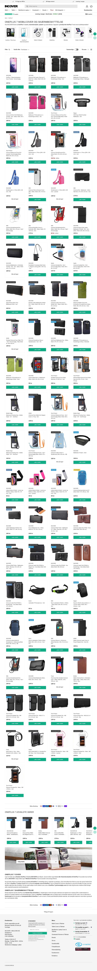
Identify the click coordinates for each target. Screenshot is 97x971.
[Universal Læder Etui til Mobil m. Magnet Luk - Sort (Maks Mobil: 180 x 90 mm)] (37, 552)
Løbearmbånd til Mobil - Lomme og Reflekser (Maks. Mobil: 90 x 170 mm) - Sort (14, 492)
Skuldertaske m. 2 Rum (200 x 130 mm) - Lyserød (59, 190)
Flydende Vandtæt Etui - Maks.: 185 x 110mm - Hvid (82, 752)
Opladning (51, 40)
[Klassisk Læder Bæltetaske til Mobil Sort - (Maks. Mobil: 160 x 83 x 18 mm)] (37, 290)
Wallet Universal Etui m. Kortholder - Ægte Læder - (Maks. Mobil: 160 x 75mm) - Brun (82, 679)
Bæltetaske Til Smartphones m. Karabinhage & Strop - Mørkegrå (81, 78)
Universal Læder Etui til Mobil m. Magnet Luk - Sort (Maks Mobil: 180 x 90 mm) (37, 567)
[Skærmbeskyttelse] (24, 32)
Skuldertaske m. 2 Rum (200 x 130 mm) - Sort (81, 153)
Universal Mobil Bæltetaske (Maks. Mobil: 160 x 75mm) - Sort (37, 678)
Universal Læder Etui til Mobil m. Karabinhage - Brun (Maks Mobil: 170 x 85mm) (81, 567)
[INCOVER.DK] (11, 6)
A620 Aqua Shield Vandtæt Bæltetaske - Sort (79, 115)
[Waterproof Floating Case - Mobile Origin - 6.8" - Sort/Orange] (82, 402)
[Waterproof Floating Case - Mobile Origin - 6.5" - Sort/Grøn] (15, 402)
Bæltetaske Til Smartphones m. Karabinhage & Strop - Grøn (13, 378)
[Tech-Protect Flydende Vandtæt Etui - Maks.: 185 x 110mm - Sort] (15, 775)
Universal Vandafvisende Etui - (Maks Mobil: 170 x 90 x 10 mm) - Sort (59, 154)
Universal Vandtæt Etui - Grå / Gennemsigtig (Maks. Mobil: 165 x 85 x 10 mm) (81, 266)
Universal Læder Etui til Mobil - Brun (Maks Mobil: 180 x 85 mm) (82, 528)
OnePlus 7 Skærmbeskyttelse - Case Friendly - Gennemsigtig (13, 78)
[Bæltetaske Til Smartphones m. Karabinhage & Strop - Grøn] (15, 365)
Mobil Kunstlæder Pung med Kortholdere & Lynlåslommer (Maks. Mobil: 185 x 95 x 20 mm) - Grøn (82, 304)
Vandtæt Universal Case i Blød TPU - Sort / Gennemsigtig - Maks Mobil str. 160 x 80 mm (14, 342)
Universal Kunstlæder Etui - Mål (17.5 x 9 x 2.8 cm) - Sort (58, 716)
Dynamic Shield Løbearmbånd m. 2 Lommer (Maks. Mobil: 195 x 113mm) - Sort (81, 604)
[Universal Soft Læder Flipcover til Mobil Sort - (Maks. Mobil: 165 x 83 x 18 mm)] (37, 65)
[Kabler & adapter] (38, 32)
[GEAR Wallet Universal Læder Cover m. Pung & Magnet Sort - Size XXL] (82, 628)
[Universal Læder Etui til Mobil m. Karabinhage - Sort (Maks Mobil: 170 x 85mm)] (15, 590)
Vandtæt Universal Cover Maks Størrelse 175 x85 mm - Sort (58, 378)
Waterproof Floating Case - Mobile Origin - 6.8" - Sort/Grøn (14, 453)
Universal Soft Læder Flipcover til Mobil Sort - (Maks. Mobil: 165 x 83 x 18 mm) (37, 79)
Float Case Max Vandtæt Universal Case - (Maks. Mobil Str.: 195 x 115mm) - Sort (59, 679)
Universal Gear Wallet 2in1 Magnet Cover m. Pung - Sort (37, 416)
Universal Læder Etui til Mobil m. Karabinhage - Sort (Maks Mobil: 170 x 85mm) (14, 604)
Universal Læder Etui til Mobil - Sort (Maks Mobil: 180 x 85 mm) (59, 566)
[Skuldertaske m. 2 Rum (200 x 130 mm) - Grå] (37, 140)
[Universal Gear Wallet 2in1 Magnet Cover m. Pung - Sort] (37, 402)
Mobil (6, 10)
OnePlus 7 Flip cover (10, 40)
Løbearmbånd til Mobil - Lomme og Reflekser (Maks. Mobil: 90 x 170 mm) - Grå (59, 492)
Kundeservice (88, 10)
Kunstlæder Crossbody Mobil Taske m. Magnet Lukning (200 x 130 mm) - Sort (37, 266)
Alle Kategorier (59, 10)
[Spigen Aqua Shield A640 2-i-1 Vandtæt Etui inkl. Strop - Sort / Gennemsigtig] (37, 739)
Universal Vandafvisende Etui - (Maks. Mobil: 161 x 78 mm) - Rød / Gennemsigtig (59, 229)
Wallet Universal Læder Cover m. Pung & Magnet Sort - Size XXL (81, 641)
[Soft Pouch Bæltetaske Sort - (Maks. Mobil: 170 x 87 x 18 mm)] (59, 327)
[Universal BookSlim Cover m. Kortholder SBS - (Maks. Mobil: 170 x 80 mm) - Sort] (37, 215)
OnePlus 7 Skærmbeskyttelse (24, 41)
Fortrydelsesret (56, 946)
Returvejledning (56, 949)
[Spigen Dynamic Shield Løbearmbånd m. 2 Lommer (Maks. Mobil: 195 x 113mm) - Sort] (82, 590)
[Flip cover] (10, 32)
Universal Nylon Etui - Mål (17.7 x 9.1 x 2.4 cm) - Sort (37, 716)
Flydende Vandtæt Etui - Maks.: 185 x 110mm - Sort (14, 788)
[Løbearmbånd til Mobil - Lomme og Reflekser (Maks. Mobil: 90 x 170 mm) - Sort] (15, 477)
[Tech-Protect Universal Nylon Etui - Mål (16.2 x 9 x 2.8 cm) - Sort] (82, 703)
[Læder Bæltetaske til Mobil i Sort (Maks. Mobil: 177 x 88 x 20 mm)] (15, 515)
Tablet (13, 10)
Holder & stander (79, 40)
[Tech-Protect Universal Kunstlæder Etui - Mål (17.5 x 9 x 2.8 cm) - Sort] (59, 703)
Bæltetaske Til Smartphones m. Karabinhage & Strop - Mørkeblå (81, 341)
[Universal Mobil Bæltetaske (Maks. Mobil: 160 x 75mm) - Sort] (37, 665)
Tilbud (51, 10)
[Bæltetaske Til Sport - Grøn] (82, 440)
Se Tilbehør (70, 861)
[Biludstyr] (65, 32)
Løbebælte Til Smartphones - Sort (37, 603)
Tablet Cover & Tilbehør (58, 926)
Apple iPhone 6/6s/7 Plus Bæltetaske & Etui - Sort (12, 303)
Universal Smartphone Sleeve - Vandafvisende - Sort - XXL (36, 341)
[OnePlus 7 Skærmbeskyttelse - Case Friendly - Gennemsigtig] (15, 65)
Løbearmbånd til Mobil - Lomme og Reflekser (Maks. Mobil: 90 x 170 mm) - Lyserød (37, 492)
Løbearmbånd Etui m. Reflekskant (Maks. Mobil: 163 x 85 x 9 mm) (37, 378)
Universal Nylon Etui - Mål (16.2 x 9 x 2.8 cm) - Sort (81, 716)
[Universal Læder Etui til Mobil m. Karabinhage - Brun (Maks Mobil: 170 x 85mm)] (82, 552)
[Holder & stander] (79, 32)
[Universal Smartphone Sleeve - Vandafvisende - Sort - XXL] (37, 327)
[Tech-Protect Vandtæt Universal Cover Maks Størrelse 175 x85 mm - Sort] (59, 365)
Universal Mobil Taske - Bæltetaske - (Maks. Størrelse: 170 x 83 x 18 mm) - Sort (15, 567)
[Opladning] (52, 32)
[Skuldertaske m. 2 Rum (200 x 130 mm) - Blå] (15, 177)
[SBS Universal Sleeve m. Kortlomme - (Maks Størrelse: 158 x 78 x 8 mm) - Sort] (59, 628)
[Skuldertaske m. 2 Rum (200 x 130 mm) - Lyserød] (59, 177)
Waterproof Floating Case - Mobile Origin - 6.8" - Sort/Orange (81, 416)
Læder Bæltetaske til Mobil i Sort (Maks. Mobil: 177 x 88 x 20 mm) (14, 528)
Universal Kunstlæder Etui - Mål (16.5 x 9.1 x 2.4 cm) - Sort (13, 716)
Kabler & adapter (38, 40)
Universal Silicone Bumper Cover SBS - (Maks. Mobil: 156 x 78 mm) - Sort (37, 191)
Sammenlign (70, 49)
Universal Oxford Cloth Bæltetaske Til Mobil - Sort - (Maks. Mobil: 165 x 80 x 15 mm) (14, 116)
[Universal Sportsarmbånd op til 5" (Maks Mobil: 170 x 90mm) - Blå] (82, 477)
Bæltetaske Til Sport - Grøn (79, 452)
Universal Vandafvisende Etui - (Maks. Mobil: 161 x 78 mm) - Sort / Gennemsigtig (14, 679)
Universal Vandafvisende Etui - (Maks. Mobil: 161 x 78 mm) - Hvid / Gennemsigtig (14, 229)
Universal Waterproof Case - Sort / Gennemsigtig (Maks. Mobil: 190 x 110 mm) (59, 417)
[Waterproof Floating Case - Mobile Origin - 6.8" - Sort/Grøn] (15, 440)
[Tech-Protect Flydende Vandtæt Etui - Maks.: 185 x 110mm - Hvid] (82, 739)
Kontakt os (54, 955)
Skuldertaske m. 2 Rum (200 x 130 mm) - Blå (14, 190)
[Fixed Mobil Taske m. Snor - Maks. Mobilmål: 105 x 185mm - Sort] (15, 739)
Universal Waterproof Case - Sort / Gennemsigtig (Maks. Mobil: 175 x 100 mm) (37, 454)
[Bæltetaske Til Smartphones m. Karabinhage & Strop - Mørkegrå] (82, 65)
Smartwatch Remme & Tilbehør (60, 934)
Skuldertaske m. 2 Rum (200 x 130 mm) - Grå (37, 153)
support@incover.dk (14, 923)
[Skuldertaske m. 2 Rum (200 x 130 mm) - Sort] (82, 140)
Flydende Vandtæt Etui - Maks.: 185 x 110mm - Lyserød (59, 752)
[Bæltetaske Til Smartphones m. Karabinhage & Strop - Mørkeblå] (82, 327)
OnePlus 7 (10, 18)
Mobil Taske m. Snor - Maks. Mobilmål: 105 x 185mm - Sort (13, 752)
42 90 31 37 (12, 939)
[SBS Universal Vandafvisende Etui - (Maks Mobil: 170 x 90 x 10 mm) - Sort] (59, 140)
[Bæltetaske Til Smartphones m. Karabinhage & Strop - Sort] (59, 65)
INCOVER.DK (11, 965)
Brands (44, 10)
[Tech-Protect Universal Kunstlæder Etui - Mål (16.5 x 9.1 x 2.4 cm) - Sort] (15, 703)
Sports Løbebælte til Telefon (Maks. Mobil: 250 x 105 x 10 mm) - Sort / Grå (37, 642)
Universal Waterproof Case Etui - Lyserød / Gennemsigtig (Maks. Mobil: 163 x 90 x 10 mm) (14, 154)
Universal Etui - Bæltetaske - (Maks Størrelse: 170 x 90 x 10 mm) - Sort (81, 190)
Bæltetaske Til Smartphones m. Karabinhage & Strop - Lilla (36, 115)
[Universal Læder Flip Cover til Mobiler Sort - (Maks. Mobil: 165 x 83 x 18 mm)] (59, 290)
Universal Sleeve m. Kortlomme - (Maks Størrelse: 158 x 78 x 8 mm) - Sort (59, 642)
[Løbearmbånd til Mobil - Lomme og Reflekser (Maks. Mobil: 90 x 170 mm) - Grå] (59, 477)
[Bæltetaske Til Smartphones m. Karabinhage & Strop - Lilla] (37, 102)
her (36, 940)
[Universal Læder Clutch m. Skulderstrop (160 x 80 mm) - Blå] (59, 440)
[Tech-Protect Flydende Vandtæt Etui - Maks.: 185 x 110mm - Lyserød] (59, 739)
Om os (53, 940)
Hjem (6, 18)
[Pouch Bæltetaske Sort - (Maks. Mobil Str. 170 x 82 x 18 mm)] (37, 515)
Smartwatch (35, 10)
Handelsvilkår (55, 943)
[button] (91, 6)
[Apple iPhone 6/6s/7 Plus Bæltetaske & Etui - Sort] (15, 290)
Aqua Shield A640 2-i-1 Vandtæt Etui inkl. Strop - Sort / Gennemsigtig (37, 752)
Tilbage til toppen (48, 911)
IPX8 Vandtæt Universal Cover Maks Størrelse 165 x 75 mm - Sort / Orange (82, 379)
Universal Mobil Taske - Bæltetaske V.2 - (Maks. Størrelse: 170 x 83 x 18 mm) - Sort (59, 529)
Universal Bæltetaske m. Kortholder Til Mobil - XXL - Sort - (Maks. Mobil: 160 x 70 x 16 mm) (14, 266)
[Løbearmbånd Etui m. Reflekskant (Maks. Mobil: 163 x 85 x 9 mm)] (37, 365)
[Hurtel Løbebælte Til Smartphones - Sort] (37, 590)
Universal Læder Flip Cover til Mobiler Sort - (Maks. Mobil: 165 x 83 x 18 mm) (59, 304)
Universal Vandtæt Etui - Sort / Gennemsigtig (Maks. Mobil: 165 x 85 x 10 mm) (59, 266)
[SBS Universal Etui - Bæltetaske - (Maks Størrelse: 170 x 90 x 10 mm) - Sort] (82, 177)
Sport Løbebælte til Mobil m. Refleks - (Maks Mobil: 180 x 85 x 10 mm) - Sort (59, 604)
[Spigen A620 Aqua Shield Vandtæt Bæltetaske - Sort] (82, 102)
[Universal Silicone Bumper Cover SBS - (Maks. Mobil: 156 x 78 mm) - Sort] (37, 177)
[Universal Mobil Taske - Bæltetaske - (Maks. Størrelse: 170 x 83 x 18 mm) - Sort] (15, 552)
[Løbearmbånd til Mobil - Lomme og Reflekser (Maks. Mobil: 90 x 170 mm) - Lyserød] (37, 477)
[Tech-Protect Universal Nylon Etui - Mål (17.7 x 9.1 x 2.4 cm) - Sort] (37, 703)
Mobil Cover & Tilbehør (58, 923)
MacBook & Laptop (23, 10)
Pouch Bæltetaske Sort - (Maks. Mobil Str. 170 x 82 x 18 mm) (36, 528)
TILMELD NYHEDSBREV (38, 933)
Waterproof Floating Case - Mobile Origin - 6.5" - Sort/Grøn (14, 416)
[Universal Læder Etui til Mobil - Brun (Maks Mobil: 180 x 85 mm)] (82, 515)
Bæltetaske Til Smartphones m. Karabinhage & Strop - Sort (58, 78)
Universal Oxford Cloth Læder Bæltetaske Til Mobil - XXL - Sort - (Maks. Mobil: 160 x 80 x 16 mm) (81, 229)
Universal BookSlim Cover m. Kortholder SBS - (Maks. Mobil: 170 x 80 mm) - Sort (37, 229)
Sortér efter (17, 49)
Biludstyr (66, 40)
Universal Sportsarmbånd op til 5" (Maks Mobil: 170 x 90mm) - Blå (81, 491)
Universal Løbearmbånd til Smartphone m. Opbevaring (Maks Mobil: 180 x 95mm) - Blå (14, 642)
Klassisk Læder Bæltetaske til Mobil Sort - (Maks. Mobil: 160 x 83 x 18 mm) (37, 304)
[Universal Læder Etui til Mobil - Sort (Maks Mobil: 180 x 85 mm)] (59, 552)
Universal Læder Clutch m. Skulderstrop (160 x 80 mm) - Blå (59, 453)
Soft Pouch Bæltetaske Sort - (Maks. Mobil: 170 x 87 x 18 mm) (59, 341)
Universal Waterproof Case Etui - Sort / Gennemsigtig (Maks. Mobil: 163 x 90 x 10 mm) (59, 116)
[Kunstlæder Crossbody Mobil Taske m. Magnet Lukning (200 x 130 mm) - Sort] (37, 252)
